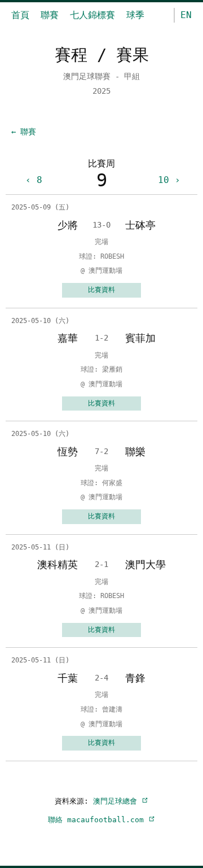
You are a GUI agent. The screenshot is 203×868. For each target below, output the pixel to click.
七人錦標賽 (92, 15)
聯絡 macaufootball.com (98, 819)
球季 (135, 15)
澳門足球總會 (117, 801)
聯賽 (50, 15)
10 (163, 180)
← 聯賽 (23, 131)
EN (186, 15)
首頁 (20, 15)
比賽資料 (101, 290)
